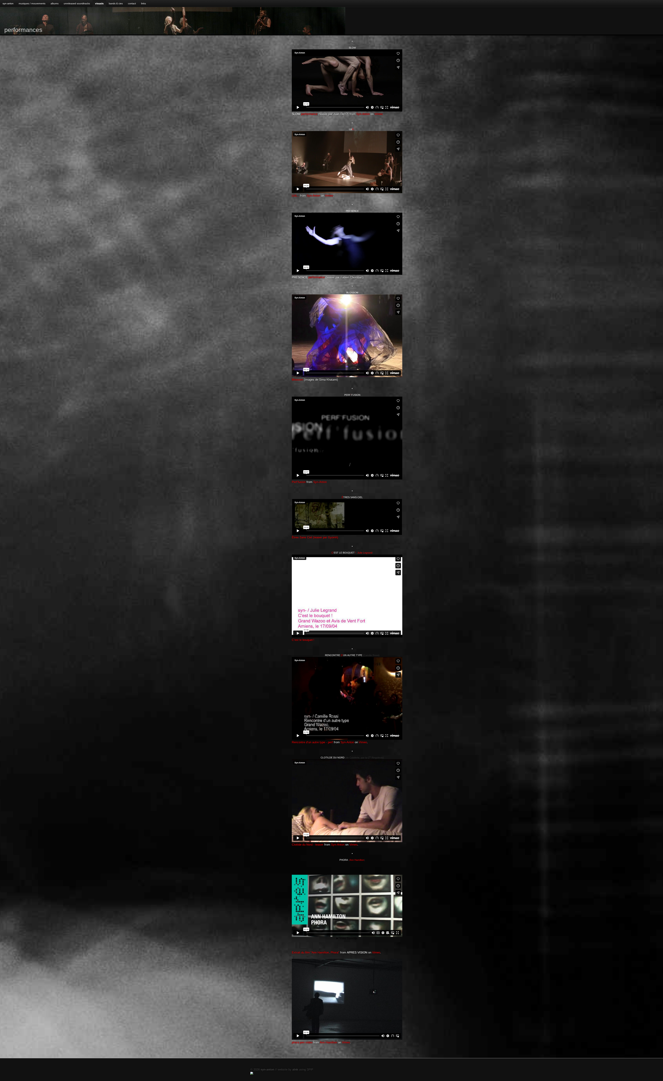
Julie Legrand (364, 552)
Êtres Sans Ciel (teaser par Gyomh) (315, 537)
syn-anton (8, 3)
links (143, 3)
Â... (352, 129)
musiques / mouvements (32, 3)
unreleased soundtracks (77, 3)
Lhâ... (295, 195)
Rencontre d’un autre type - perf (312, 742)
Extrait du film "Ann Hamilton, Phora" (315, 952)
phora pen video (302, 1042)
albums (55, 3)
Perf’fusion (299, 482)
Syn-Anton (363, 114)
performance (304, 114)
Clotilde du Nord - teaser (307, 844)
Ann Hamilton (356, 860)
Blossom (297, 379)
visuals (99, 3)
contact (132, 3)
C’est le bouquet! (303, 640)
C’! (344, 552)
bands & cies (116, 3)
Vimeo (378, 114)
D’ (343, 655)
